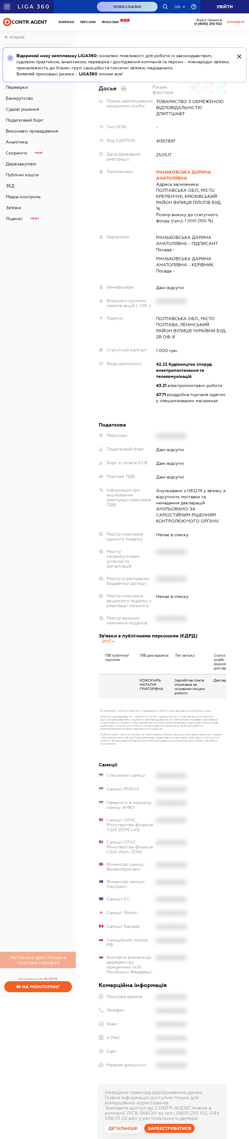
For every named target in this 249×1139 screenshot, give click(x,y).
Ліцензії (14, 218)
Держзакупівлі (21, 163)
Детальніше (123, 1128)
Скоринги (16, 152)
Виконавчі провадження (32, 131)
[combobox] (108, 641)
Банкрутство (19, 98)
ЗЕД (10, 185)
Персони (88, 22)
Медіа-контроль (23, 196)
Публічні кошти (22, 174)
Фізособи (112, 22)
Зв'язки (13, 207)
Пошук (17, 37)
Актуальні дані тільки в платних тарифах (38, 960)
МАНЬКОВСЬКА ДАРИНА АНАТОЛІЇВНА (183, 175)
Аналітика (17, 142)
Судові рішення (22, 109)
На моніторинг (40, 986)
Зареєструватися (169, 1128)
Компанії (66, 22)
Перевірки (17, 87)
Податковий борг (24, 120)
